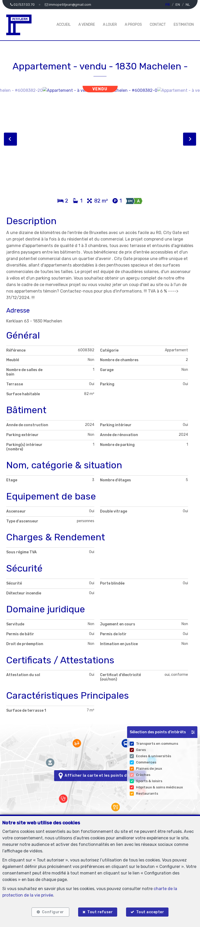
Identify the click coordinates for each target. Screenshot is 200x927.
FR (167, 5)
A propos (133, 24)
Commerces (146, 762)
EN (178, 5)
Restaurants (147, 793)
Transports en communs (157, 744)
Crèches (143, 775)
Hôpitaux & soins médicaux (159, 787)
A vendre (86, 24)
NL (188, 5)
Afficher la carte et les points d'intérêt (102, 775)
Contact (158, 24)
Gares (141, 750)
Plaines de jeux (149, 768)
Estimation (184, 24)
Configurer (53, 912)
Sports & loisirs (149, 781)
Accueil (64, 24)
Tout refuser (100, 912)
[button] (162, 732)
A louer (110, 24)
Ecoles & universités (153, 756)
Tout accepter (150, 912)
